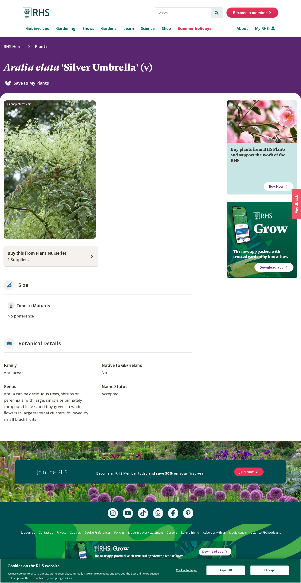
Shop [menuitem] (166, 28)
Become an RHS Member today (150, 473)
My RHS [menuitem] (262, 28)
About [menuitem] (242, 28)
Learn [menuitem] (128, 28)
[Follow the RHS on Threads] (158, 513)
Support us (27, 533)
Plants (41, 46)
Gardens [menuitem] (108, 28)
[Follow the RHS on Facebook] (173, 513)
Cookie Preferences (97, 533)
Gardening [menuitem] (65, 28)
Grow (270, 228)
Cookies (75, 533)
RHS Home (14, 46)
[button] (296, 204)
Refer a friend (190, 533)
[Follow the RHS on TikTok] (143, 513)
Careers (172, 533)
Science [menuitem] (148, 28)
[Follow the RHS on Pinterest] (188, 513)
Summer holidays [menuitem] (194, 28)
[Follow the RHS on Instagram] (113, 513)
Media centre (238, 533)
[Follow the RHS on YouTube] (128, 513)
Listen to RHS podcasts (265, 533)
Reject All (225, 570)
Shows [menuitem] (88, 28)
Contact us (46, 533)
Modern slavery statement (145, 533)
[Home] (36, 13)
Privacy (61, 533)
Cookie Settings (186, 570)
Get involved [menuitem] (37, 28)
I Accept (269, 570)
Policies (119, 533)
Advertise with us (214, 533)
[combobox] (183, 13)
